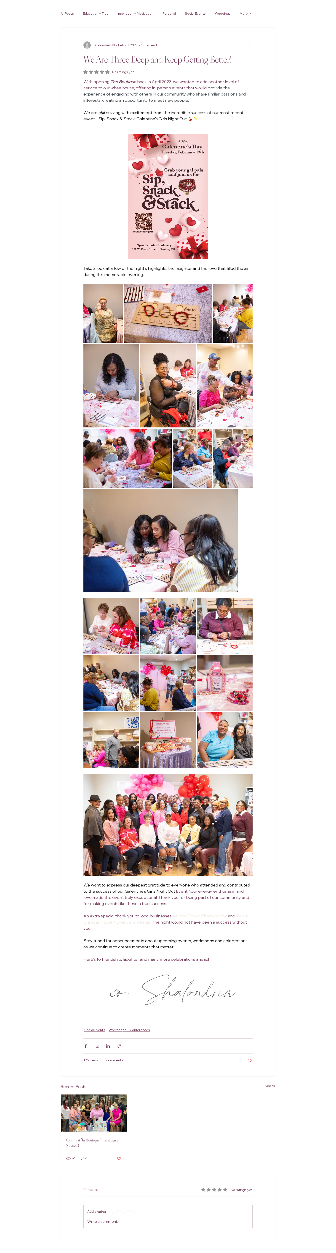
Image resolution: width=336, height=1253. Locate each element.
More (244, 13)
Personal (169, 13)
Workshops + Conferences (129, 1030)
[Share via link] (119, 1046)
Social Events (195, 13)
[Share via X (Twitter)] (97, 1046)
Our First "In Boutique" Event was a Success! (92, 1142)
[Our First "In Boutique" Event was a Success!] (94, 1113)
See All (270, 1086)
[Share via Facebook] (85, 1046)
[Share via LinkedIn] (108, 1046)
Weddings (223, 13)
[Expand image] (103, 313)
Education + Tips (95, 13)
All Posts (67, 13)
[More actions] (250, 45)
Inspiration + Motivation (135, 13)
